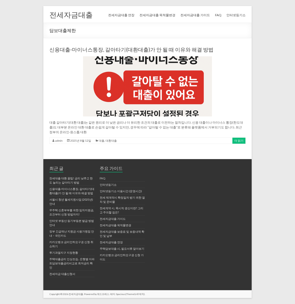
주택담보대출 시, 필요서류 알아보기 (122, 248)
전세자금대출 (71, 14)
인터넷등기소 (236, 15)
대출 (101, 140)
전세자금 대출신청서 (62, 274)
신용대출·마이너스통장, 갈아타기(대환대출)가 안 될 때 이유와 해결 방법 (131, 49)
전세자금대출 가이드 (195, 15)
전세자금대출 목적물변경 (157, 15)
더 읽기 (238, 140)
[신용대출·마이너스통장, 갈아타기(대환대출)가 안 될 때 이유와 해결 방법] (147, 58)
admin (59, 140)
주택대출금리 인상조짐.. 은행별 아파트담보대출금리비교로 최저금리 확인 (72, 263)
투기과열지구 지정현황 (63, 252)
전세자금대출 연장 (121, 15)
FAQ (218, 15)
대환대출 (111, 140)
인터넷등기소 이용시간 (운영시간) (121, 191)
